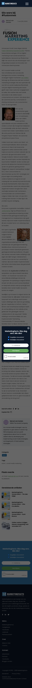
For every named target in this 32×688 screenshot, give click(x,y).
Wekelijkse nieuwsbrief (17, 339)
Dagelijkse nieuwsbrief (17, 337)
